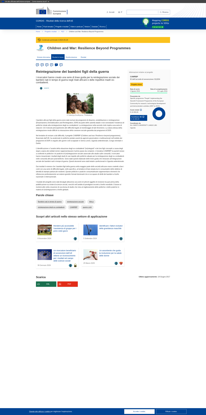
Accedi (111, 12)
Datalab (95, 27)
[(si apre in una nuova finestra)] (53, 10)
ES (47, 64)
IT (56, 64)
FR (51, 64)
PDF (69, 284)
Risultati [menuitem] (83, 57)
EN (42, 64)
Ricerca (102, 27)
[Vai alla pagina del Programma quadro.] (40, 48)
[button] (120, 12)
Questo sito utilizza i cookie (39, 411)
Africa (91, 202)
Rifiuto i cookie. (171, 411)
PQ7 (62, 31)
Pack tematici (48, 27)
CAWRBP (73, 207)
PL (61, 64)
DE (37, 64)
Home (39, 27)
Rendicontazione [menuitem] (71, 57)
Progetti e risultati (62, 27)
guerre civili (87, 207)
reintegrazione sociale (75, 202)
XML (48, 284)
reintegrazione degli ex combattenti (51, 207)
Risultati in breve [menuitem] (58, 57)
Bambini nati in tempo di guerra (50, 202)
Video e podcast (76, 27)
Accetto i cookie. (139, 411)
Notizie (87, 27)
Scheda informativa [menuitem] (43, 57)
